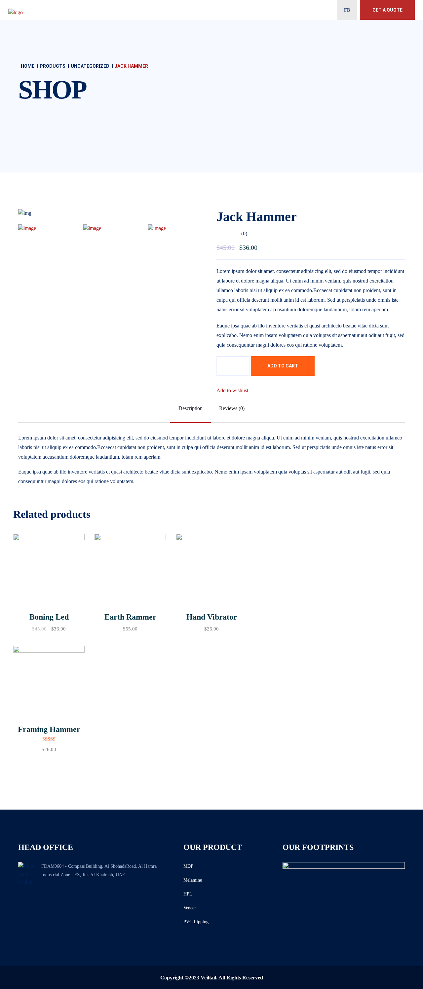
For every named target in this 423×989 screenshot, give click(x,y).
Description (190, 408)
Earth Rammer (130, 617)
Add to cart (282, 365)
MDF (188, 866)
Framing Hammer (49, 729)
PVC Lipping (196, 921)
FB (347, 10)
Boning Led (49, 617)
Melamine (192, 880)
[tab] (47, 228)
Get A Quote (387, 10)
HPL (187, 894)
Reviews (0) (232, 408)
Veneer (189, 907)
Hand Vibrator (211, 617)
